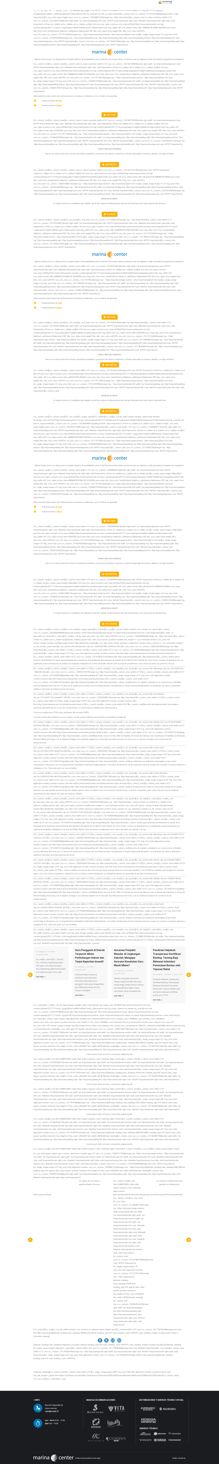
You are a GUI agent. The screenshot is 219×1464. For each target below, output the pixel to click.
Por (51, 952)
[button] (30, 975)
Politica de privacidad (83, 1458)
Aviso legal (96, 1458)
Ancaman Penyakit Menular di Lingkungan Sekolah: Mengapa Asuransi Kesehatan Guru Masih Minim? (128, 958)
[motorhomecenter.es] (165, 3)
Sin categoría (41, 952)
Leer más (39, 977)
